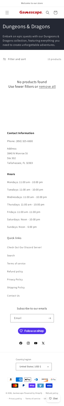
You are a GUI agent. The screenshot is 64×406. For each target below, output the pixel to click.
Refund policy (15, 271)
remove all (47, 86)
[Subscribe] (50, 318)
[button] (7, 13)
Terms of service (16, 263)
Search (11, 255)
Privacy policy (15, 398)
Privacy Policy (15, 279)
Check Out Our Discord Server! (24, 247)
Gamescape (18, 393)
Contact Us (13, 295)
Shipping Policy (16, 287)
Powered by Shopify (33, 393)
